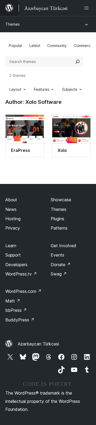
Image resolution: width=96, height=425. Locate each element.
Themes (12, 24)
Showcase (61, 199)
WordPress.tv (21, 274)
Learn (10, 245)
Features (41, 89)
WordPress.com (23, 291)
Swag (59, 274)
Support (13, 255)
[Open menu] (87, 8)
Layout (15, 89)
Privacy (12, 228)
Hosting (13, 218)
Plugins (57, 218)
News (11, 209)
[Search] (77, 61)
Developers (16, 264)
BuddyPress (19, 319)
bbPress (16, 310)
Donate (61, 264)
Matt (12, 301)
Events (57, 255)
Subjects (69, 89)
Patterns (59, 228)
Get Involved (63, 245)
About (11, 199)
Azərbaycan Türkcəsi (38, 344)
